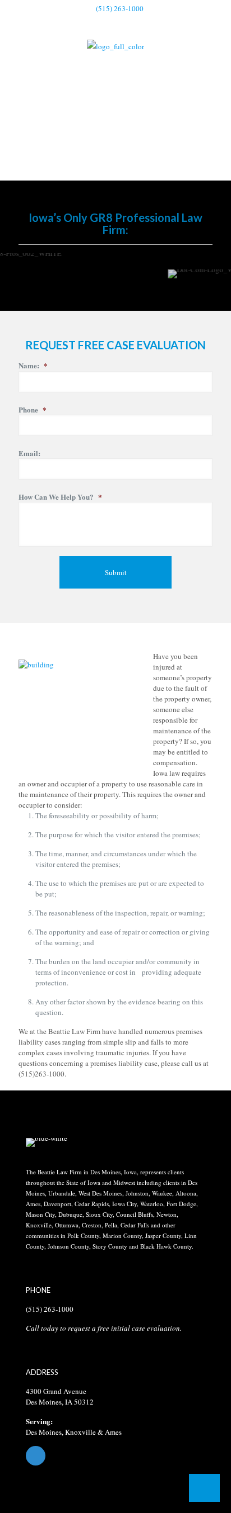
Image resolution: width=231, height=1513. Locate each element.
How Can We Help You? (60, 497)
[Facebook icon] (116, 23)
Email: (29, 453)
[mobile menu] (215, 55)
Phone (33, 410)
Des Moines (44, 1432)
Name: (33, 366)
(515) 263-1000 (120, 8)
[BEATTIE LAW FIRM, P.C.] (115, 46)
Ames (113, 1432)
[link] (46, 1142)
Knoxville (80, 1432)
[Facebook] (115, 1455)
